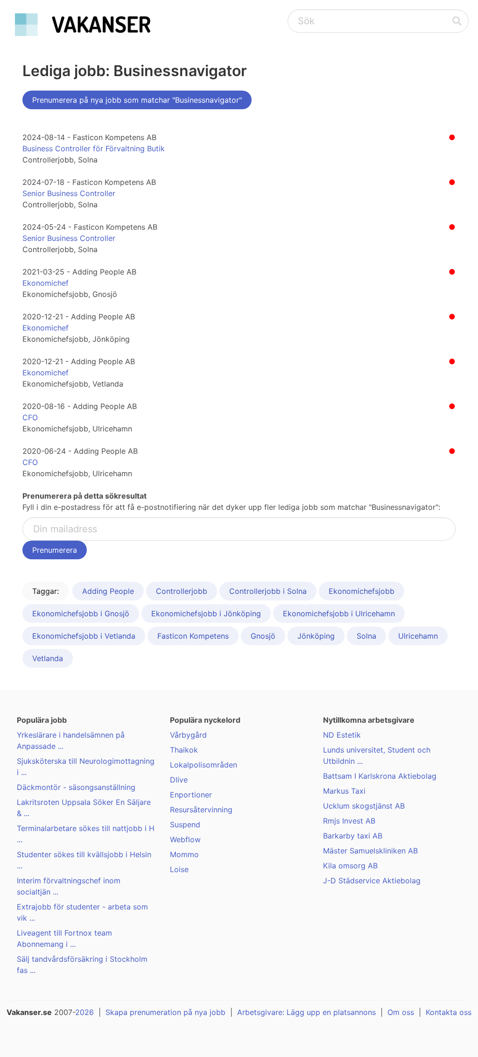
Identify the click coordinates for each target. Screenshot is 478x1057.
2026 (84, 1012)
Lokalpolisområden (203, 764)
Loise (179, 869)
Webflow (185, 839)
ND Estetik (342, 735)
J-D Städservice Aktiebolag (372, 880)
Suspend (185, 824)
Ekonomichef (45, 283)
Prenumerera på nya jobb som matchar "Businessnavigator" (137, 100)
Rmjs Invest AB (349, 820)
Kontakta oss (448, 1012)
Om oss (400, 1012)
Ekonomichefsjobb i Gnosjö (80, 613)
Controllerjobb (181, 591)
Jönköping (316, 636)
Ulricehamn (418, 636)
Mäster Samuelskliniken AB (370, 850)
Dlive (179, 779)
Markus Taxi (344, 791)
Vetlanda (47, 658)
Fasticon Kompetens (193, 636)
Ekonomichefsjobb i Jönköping (206, 613)
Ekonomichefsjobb (361, 591)
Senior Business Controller (68, 193)
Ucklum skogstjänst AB (364, 805)
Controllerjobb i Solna (268, 591)
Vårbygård (188, 735)
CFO (30, 417)
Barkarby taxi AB (352, 835)
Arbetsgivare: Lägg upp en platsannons (306, 1012)
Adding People (108, 591)
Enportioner (191, 794)
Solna (366, 636)
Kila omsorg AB (350, 865)
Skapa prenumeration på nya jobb (165, 1012)
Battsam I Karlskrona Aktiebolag (379, 776)
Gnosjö (263, 636)
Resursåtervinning (201, 809)
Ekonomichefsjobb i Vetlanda (83, 636)
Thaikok (184, 749)
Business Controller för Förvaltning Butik (93, 148)
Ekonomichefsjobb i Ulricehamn (339, 613)
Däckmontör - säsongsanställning (76, 787)
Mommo (184, 854)
